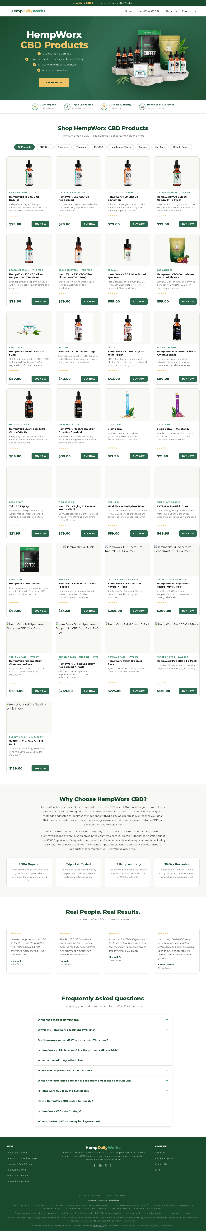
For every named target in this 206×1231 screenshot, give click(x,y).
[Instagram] (111, 1165)
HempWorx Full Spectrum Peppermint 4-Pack (173, 585)
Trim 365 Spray (19, 506)
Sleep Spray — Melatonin (173, 428)
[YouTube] (100, 1165)
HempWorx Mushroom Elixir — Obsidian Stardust (78, 430)
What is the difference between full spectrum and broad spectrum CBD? (103, 1080)
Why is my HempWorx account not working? (103, 1030)
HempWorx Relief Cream (19, 1164)
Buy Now (40, 224)
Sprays (143, 147)
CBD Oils (44, 147)
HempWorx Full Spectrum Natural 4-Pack (124, 585)
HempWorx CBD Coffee (24, 583)
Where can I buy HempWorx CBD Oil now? (103, 1070)
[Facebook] (94, 1165)
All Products (24, 147)
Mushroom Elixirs (121, 147)
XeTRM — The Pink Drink (172, 506)
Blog (157, 1169)
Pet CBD (98, 147)
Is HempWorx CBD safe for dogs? (103, 1111)
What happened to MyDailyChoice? (103, 1060)
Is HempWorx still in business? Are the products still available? (103, 1050)
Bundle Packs (180, 147)
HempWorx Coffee (16, 1169)
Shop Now (54, 82)
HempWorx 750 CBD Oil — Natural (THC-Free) (173, 198)
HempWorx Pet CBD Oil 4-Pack (177, 660)
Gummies (63, 147)
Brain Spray (115, 428)
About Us (171, 11)
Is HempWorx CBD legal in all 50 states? (103, 1091)
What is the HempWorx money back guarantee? (103, 1121)
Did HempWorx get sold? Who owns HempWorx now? (103, 1040)
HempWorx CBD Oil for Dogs (76, 351)
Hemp (27, 11)
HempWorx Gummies (17, 1175)
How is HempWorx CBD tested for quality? (103, 1101)
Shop (128, 11)
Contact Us (189, 11)
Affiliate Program (164, 1158)
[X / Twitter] (106, 1165)
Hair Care (160, 147)
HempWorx (98, 1225)
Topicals (81, 147)
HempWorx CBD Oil (148, 11)
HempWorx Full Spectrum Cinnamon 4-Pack (25, 662)
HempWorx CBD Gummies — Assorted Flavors (175, 276)
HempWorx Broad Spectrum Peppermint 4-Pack (76, 665)
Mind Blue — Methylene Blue (126, 506)
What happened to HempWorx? (103, 1020)
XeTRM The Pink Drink (17, 1181)
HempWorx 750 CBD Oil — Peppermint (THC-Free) (25, 276)
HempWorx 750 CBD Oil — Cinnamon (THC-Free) (75, 276)
